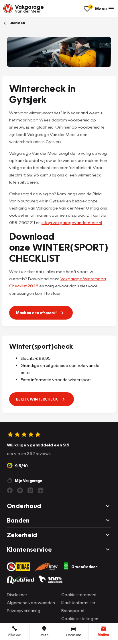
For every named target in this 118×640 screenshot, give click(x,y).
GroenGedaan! (85, 566)
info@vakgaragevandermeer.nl (72, 222)
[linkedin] (41, 490)
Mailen (103, 634)
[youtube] (20, 490)
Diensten (17, 23)
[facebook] (10, 490)
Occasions (73, 635)
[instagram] (30, 490)
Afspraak (14, 634)
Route (44, 635)
